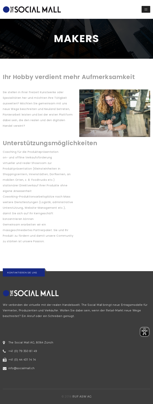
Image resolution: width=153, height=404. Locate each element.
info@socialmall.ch (21, 368)
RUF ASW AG (81, 396)
